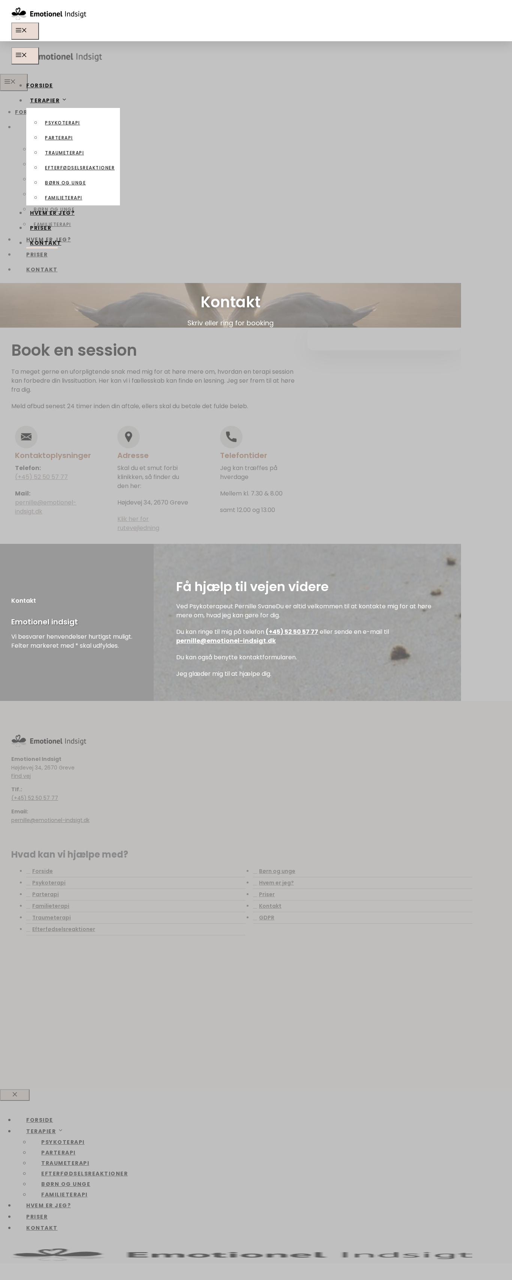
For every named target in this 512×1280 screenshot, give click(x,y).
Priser (40, 228)
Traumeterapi (64, 153)
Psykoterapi (62, 123)
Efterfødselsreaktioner (80, 168)
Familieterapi (63, 198)
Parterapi (59, 138)
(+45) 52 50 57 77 (292, 631)
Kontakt (45, 243)
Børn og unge (65, 183)
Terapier (45, 100)
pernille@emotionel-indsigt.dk (226, 640)
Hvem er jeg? (52, 213)
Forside (39, 85)
